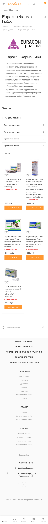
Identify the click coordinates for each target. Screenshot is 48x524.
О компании (24, 371)
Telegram (21, 484)
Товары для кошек (24, 342)
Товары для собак (24, 347)
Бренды (24, 412)
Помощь (24, 428)
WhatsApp (27, 484)
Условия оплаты (24, 434)
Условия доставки (24, 437)
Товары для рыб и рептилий (24, 362)
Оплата (24, 387)
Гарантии (24, 391)
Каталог (24, 407)
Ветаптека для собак (24, 416)
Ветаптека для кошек (24, 420)
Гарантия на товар (24, 441)
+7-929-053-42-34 (24, 463)
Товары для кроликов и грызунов (24, 352)
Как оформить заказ (24, 395)
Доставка (24, 384)
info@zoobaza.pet (25, 468)
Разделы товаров (13, 118)
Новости (24, 398)
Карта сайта (24, 455)
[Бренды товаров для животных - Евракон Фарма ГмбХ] (24, 44)
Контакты (24, 380)
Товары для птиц (24, 357)
